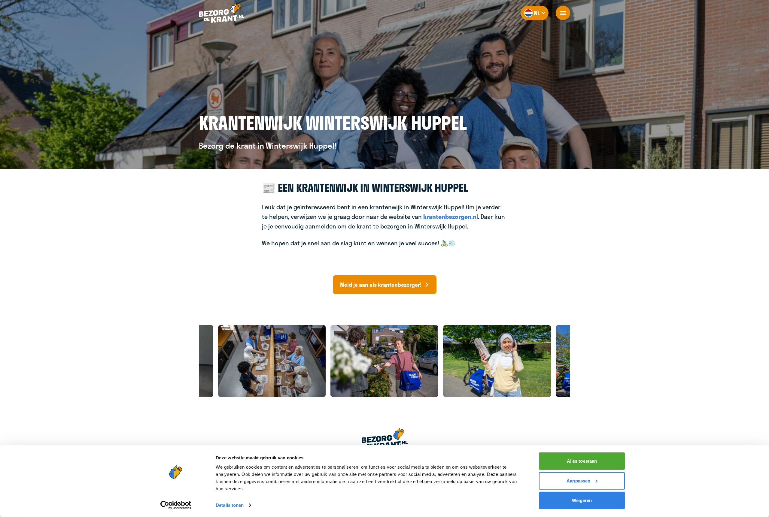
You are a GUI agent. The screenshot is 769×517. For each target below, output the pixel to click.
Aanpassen (578, 480)
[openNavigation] (563, 13)
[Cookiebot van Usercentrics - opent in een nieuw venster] (176, 505)
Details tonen (230, 505)
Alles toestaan (582, 461)
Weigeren (582, 500)
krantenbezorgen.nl (450, 216)
